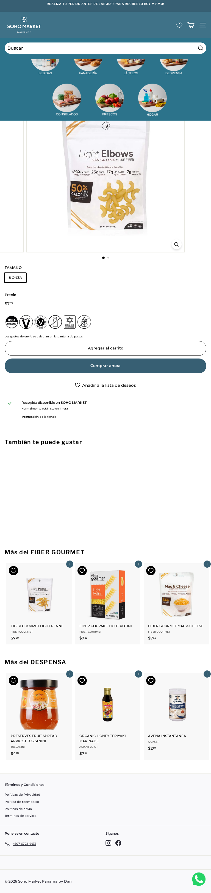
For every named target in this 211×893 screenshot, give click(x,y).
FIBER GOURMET (57, 552)
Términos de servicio (21, 816)
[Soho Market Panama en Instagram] (108, 843)
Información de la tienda (38, 416)
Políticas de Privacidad (22, 795)
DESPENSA (48, 662)
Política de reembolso (22, 802)
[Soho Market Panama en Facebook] (118, 843)
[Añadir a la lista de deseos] (13, 460)
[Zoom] (176, 244)
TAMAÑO (13, 267)
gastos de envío (21, 336)
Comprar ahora (105, 365)
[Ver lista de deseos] (179, 25)
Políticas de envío (18, 809)
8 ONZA (15, 277)
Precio (10, 294)
